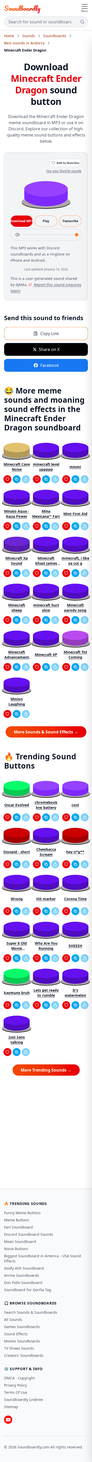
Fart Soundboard (18, 1227)
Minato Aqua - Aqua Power (16, 514)
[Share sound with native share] (26, 479)
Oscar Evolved (16, 804)
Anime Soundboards (21, 1275)
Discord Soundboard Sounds (28, 1234)
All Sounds (13, 1319)
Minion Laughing (16, 701)
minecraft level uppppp (46, 467)
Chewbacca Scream (46, 852)
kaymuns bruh (17, 992)
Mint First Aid (75, 513)
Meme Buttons (16, 1220)
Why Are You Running (46, 946)
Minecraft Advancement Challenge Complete (16, 655)
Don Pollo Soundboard (23, 1282)
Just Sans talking (17, 1040)
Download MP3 (21, 221)
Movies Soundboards (22, 1341)
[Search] (82, 21)
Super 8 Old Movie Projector (16, 946)
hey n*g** (75, 851)
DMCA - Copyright (19, 1378)
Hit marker (46, 898)
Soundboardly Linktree (23, 1399)
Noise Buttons (16, 1248)
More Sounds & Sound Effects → (46, 732)
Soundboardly (22, 8)
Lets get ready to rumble (46, 993)
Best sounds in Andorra (24, 43)
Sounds (28, 35)
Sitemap (11, 1406)
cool (75, 804)
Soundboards (54, 35)
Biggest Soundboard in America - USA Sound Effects (42, 1258)
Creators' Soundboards (23, 1355)
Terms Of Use (15, 1392)
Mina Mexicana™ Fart (46, 514)
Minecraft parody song (75, 608)
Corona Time (75, 898)
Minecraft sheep (16, 608)
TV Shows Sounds (19, 1348)
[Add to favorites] (7, 479)
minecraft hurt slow (46, 608)
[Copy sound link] (17, 479)
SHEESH (75, 945)
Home (9, 35)
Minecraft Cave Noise (17, 467)
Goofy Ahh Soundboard (24, 1268)
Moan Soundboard (20, 1241)
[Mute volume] (17, 234)
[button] (46, 193)
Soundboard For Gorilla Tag (27, 1289)
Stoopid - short (16, 851)
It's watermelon (75, 993)
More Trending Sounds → (46, 1070)
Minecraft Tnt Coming (75, 655)
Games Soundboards (22, 1326)
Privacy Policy (15, 1385)
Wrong (17, 898)
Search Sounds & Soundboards (30, 1312)
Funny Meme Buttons (22, 1212)
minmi (75, 466)
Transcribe (70, 221)
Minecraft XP (46, 654)
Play (46, 221)
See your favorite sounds (64, 171)
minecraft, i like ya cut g (75, 561)
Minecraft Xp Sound (16, 561)
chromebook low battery (46, 805)
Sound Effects (16, 1333)
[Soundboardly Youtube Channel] (8, 1420)
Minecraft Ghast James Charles (46, 561)
